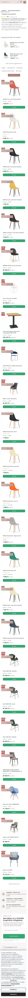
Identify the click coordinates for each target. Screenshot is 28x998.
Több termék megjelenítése (13, 63)
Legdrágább (19, 67)
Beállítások (13, 989)
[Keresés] (17, 2)
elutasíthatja (13, 980)
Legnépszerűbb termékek (8, 71)
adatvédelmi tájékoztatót (8, 940)
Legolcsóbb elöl (11, 67)
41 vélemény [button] (12, 16)
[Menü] (24, 2)
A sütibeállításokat (17, 977)
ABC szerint (19, 71)
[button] (16, 16)
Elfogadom (13, 994)
